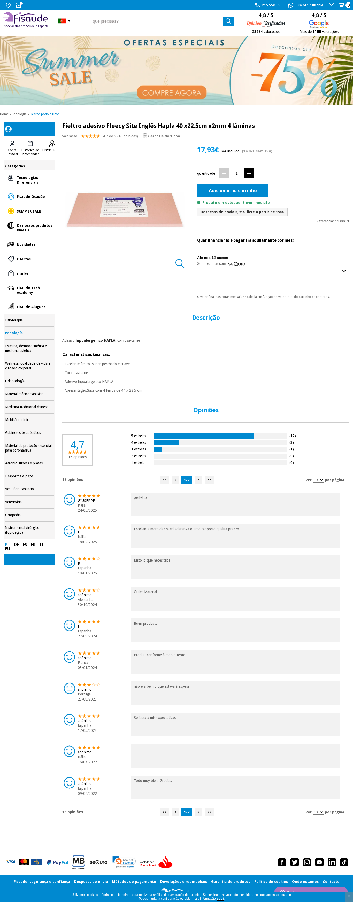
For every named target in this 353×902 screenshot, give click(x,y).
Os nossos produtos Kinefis (29, 227)
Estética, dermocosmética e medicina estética (29, 348)
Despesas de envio (91, 882)
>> (209, 480)
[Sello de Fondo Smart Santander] (157, 862)
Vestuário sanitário (29, 489)
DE (16, 544)
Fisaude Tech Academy (29, 290)
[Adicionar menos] (224, 173)
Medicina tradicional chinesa (29, 407)
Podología (19, 114)
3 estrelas (138, 449)
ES (25, 544)
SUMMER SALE (29, 211)
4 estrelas (138, 442)
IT (42, 544)
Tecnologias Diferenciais (29, 179)
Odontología (29, 381)
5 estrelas (138, 436)
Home (4, 114)
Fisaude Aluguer (29, 306)
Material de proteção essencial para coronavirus (29, 448)
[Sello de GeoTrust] (124, 862)
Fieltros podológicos (44, 114)
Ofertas (29, 258)
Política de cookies (271, 882)
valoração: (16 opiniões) (100, 136)
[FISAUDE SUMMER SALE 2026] (176, 70)
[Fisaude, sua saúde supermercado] (26, 21)
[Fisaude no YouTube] (319, 862)
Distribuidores (52, 150)
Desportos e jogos (29, 476)
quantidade (206, 173)
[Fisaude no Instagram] (307, 862)
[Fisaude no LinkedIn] (332, 862)
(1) (291, 449)
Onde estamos (305, 882)
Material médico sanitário (29, 394)
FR (33, 544)
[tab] (12, 148)
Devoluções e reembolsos (183, 882)
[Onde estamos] (9, 5)
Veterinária (29, 502)
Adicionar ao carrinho (233, 190)
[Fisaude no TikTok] (344, 862)
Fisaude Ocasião (29, 196)
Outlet (29, 273)
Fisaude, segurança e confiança (42, 882)
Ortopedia (29, 515)
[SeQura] (98, 862)
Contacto (331, 882)
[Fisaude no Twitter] (294, 862)
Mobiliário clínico (29, 420)
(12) (292, 436)
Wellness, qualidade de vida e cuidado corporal (29, 366)
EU (7, 548)
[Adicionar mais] (249, 173)
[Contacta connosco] (332, 5)
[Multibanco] (78, 862)
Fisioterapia (29, 320)
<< (164, 480)
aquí (220, 898)
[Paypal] (57, 862)
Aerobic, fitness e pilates (29, 463)
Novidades (29, 244)
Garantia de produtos (230, 882)
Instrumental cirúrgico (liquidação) (29, 530)
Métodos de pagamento (134, 882)
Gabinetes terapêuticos (29, 432)
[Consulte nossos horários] (19, 5)
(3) (291, 442)
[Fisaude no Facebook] (282, 862)
